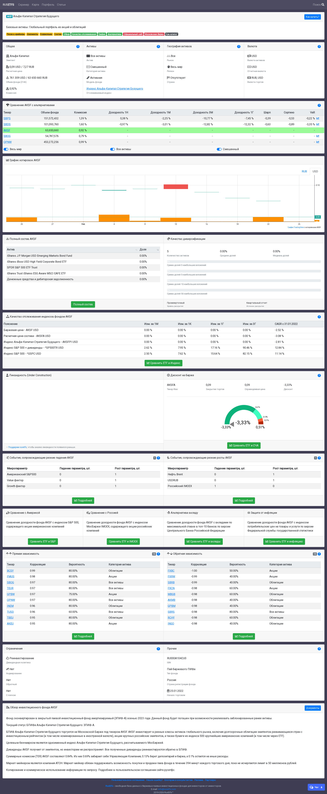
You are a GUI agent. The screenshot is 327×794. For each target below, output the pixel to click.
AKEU (10, 623)
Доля (143, 249)
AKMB (171, 600)
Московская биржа (154, 34)
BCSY (10, 570)
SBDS (7, 124)
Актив (11, 249)
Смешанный (231, 149)
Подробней (84, 500)
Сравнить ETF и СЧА (245, 445)
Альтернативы (114, 34)
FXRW (171, 576)
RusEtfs (109, 786)
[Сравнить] (317, 118)
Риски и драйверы (16, 34)
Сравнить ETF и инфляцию (285, 541)
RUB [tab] (304, 171)
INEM (10, 606)
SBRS (171, 611)
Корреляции (46, 34)
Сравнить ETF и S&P (43, 541)
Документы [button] (312, 708)
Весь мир (16, 149)
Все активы (123, 149)
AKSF (7, 130)
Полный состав (83, 304)
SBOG (7, 136)
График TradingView (296, 227)
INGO (171, 623)
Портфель (48, 4)
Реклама (198, 780)
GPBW (11, 594)
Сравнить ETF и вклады (205, 541)
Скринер (23, 4)
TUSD (10, 611)
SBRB (171, 582)
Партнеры (210, 780)
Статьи (61, 4)
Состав (57, 34)
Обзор (67, 34)
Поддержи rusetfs (17, 447)
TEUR (10, 588)
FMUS (10, 576)
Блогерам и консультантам (179, 780)
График (101, 34)
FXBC (171, 570)
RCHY (171, 617)
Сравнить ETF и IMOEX (123, 541)
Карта (35, 4)
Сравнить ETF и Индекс (165, 363)
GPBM (171, 606)
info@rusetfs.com (167, 789)
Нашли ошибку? (154, 780)
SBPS (7, 118)
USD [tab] (315, 171)
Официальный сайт (133, 34)
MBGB (171, 594)
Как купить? (312, 16)
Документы (32, 34)
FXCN (171, 588)
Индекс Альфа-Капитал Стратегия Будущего (115, 88)
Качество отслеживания (84, 34)
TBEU (10, 617)
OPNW (8, 142)
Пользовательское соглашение (127, 780)
